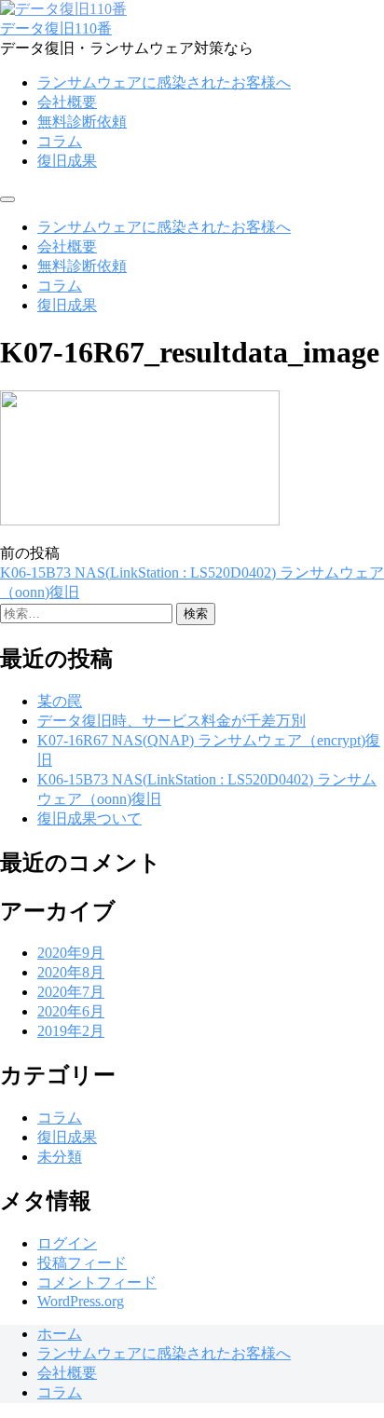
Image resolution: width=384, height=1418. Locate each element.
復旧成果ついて (89, 818)
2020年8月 (70, 972)
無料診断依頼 (82, 122)
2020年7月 (70, 992)
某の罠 (59, 701)
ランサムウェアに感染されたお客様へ (164, 82)
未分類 (59, 1157)
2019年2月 (70, 1031)
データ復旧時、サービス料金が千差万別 (171, 721)
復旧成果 (67, 161)
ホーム (59, 1334)
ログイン (67, 1243)
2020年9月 (70, 953)
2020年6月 (70, 1011)
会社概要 (67, 102)
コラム (59, 141)
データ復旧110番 (56, 28)
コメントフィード (97, 1282)
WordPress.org (80, 1301)
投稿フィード (82, 1263)
